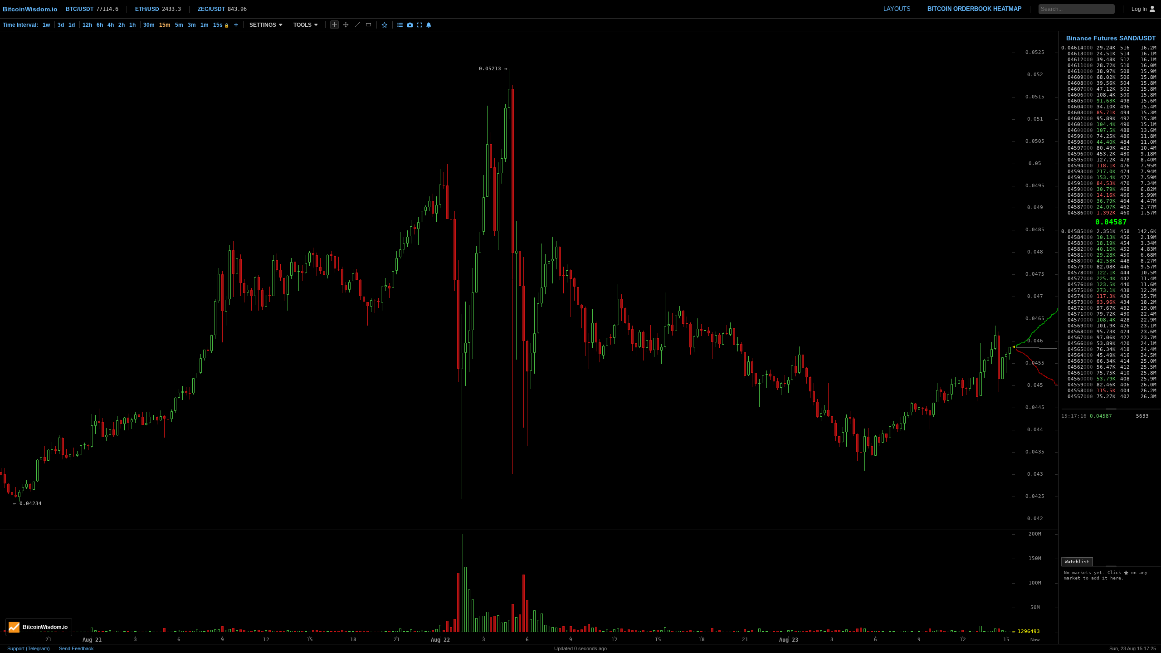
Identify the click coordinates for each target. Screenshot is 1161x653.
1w (46, 25)
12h (87, 25)
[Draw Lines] (357, 24)
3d (61, 25)
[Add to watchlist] (384, 25)
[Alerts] (428, 25)
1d (71, 25)
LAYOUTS (897, 8)
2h (121, 25)
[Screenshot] (410, 25)
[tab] (1077, 561)
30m (149, 25)
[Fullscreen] (419, 25)
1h (132, 25)
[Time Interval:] (236, 24)
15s (221, 25)
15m (165, 25)
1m (204, 25)
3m (192, 25)
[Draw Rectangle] (368, 24)
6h (100, 25)
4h (110, 25)
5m (179, 25)
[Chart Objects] (400, 25)
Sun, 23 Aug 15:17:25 (1132, 648)
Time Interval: (20, 25)
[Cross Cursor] (334, 24)
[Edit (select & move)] (345, 24)
